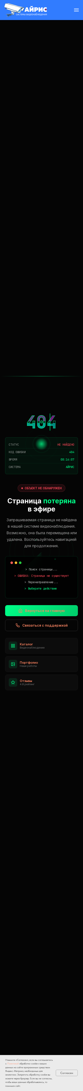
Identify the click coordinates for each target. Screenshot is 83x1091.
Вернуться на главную (45, 611)
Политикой (13, 1063)
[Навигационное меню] (76, 10)
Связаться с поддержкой (45, 625)
